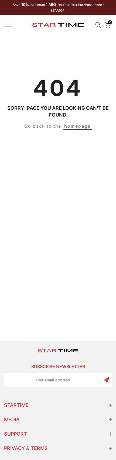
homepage (77, 126)
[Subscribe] (106, 380)
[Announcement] (58, 7)
